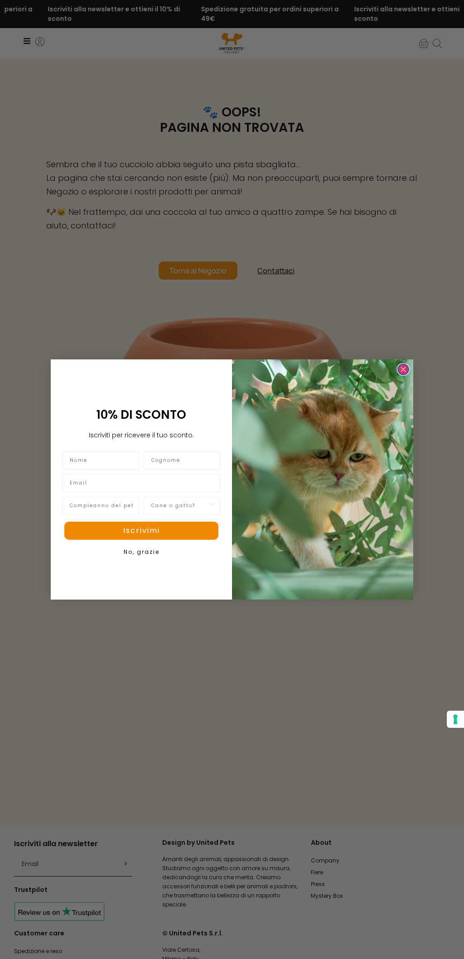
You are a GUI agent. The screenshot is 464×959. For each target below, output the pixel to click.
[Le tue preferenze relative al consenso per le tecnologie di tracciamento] (455, 719)
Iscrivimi (141, 530)
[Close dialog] (403, 369)
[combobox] (179, 505)
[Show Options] (212, 505)
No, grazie (142, 552)
